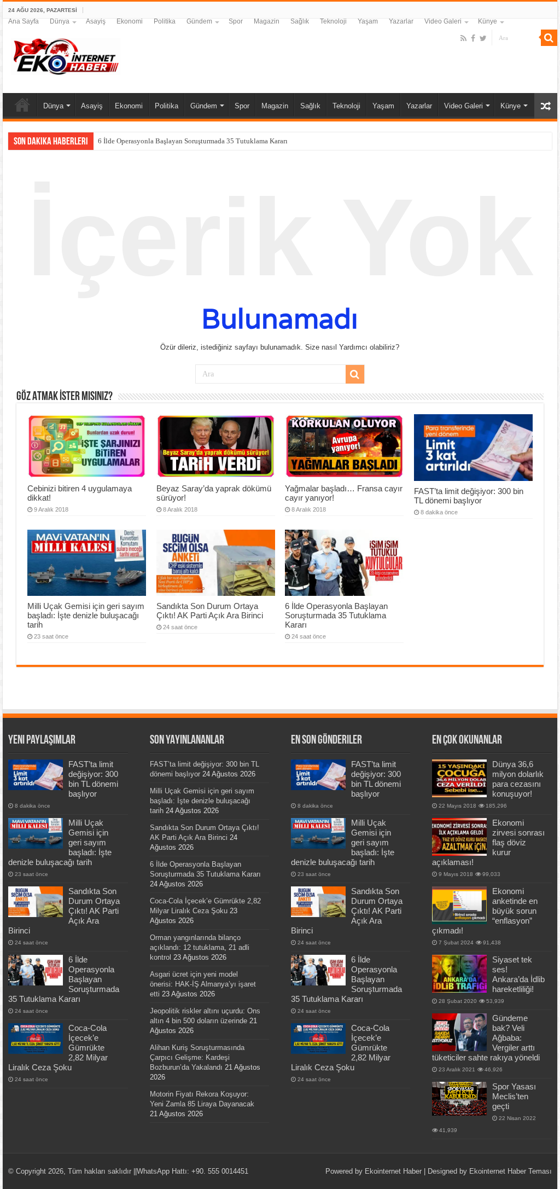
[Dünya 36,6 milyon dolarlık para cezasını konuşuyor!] (459, 778)
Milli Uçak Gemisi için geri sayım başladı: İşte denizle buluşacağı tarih (85, 615)
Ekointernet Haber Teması (510, 1171)
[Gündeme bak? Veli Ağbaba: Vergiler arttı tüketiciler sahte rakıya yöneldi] (459, 1032)
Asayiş (96, 21)
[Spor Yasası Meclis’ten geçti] (459, 1098)
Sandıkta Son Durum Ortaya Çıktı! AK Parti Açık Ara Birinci (209, 610)
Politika (165, 21)
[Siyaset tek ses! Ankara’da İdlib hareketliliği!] (459, 973)
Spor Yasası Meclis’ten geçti (514, 1096)
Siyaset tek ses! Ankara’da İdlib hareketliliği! (518, 974)
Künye (487, 21)
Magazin (266, 21)
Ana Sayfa (23, 21)
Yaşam (368, 21)
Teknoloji (333, 21)
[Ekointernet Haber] (65, 54)
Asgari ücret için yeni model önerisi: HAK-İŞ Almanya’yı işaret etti (203, 984)
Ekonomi (129, 21)
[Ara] (549, 38)
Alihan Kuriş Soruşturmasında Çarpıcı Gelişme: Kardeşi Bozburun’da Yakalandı (197, 1057)
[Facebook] (473, 38)
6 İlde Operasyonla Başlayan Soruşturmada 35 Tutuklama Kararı (193, 141)
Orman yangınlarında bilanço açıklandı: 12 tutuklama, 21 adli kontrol (199, 947)
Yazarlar (401, 21)
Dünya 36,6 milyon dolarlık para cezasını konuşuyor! (518, 778)
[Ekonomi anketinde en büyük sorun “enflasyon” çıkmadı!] (459, 905)
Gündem (199, 21)
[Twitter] (483, 38)
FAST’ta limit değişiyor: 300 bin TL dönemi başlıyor (468, 495)
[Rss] (463, 38)
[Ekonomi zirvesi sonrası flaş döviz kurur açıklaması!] (459, 836)
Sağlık (299, 21)
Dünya (59, 21)
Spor (236, 21)
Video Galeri (443, 21)
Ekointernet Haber (393, 1171)
